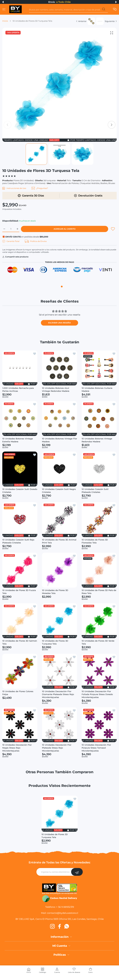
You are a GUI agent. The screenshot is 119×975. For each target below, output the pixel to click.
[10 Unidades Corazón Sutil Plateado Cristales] (99, 469)
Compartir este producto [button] (17, 257)
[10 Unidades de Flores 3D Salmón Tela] (19, 620)
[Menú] (4, 9)
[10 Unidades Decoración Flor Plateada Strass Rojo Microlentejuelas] (59, 724)
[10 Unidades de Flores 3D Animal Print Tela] (59, 519)
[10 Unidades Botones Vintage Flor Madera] (59, 418)
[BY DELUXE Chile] (15, 9)
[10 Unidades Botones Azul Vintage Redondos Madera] (59, 367)
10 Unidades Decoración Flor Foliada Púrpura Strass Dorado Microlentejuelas (97, 694)
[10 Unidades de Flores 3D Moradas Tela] (59, 570)
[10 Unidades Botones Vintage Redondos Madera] (99, 418)
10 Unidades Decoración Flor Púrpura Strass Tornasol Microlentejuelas (96, 748)
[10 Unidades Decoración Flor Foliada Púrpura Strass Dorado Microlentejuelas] (99, 671)
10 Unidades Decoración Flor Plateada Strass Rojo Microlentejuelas (56, 748)
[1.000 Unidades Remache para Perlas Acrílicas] (19, 367)
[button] (3, 2)
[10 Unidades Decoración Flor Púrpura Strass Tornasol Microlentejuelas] (99, 724)
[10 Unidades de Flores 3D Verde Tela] (99, 620)
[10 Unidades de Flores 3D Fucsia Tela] (19, 570)
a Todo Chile (63, 1)
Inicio (5, 21)
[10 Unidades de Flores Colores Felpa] (19, 671)
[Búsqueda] (103, 10)
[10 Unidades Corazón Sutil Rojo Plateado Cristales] (19, 519)
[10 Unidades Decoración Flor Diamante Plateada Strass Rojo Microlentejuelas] (59, 671)
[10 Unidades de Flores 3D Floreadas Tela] (99, 519)
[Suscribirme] (77, 872)
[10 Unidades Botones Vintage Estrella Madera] (19, 418)
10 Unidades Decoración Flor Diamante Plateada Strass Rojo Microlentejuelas (58, 694)
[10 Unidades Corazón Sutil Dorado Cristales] (19, 469)
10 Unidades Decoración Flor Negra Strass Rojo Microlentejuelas (17, 748)
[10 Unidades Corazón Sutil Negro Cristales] (59, 469)
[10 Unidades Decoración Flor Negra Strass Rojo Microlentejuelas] (19, 724)
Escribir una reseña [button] (59, 323)
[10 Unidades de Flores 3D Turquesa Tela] (59, 620)
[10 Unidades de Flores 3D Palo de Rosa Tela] (99, 570)
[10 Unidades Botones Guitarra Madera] (99, 367)
